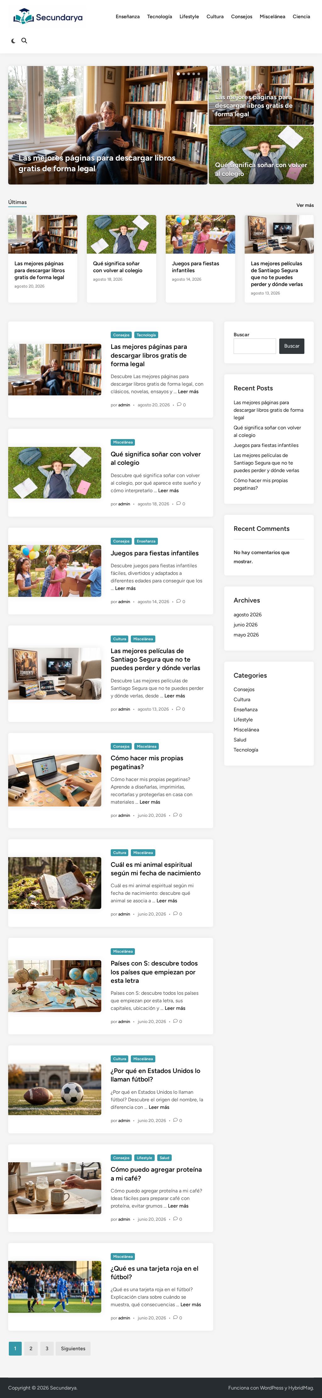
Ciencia (301, 16)
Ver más (305, 205)
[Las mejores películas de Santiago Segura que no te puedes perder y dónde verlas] (279, 234)
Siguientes (73, 1348)
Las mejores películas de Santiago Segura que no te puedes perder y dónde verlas (155, 659)
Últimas (17, 202)
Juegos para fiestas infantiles (155, 553)
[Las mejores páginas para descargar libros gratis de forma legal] (108, 125)
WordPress (271, 1388)
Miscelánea (272, 16)
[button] (178, 73)
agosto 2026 (248, 615)
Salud (164, 1158)
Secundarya (63, 1388)
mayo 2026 (246, 635)
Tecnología (159, 16)
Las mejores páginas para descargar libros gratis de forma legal (39, 270)
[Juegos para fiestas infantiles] (200, 234)
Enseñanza (128, 16)
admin (124, 405)
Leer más (188, 391)
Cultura (215, 16)
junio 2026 (246, 625)
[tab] (17, 201)
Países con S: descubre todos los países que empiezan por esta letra (154, 971)
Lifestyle (189, 16)
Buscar (241, 335)
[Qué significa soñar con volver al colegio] (261, 155)
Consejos (241, 16)
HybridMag (300, 1388)
